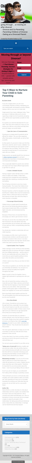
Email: (19, 68)
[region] (16, 20)
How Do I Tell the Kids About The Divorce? (15, 442)
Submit (24, 75)
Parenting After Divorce (10, 447)
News (6, 445)
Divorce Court (8, 439)
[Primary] (16, 43)
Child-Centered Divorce (10, 437)
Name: (19, 62)
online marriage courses (10, 157)
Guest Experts (8, 440)
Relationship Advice (9, 449)
